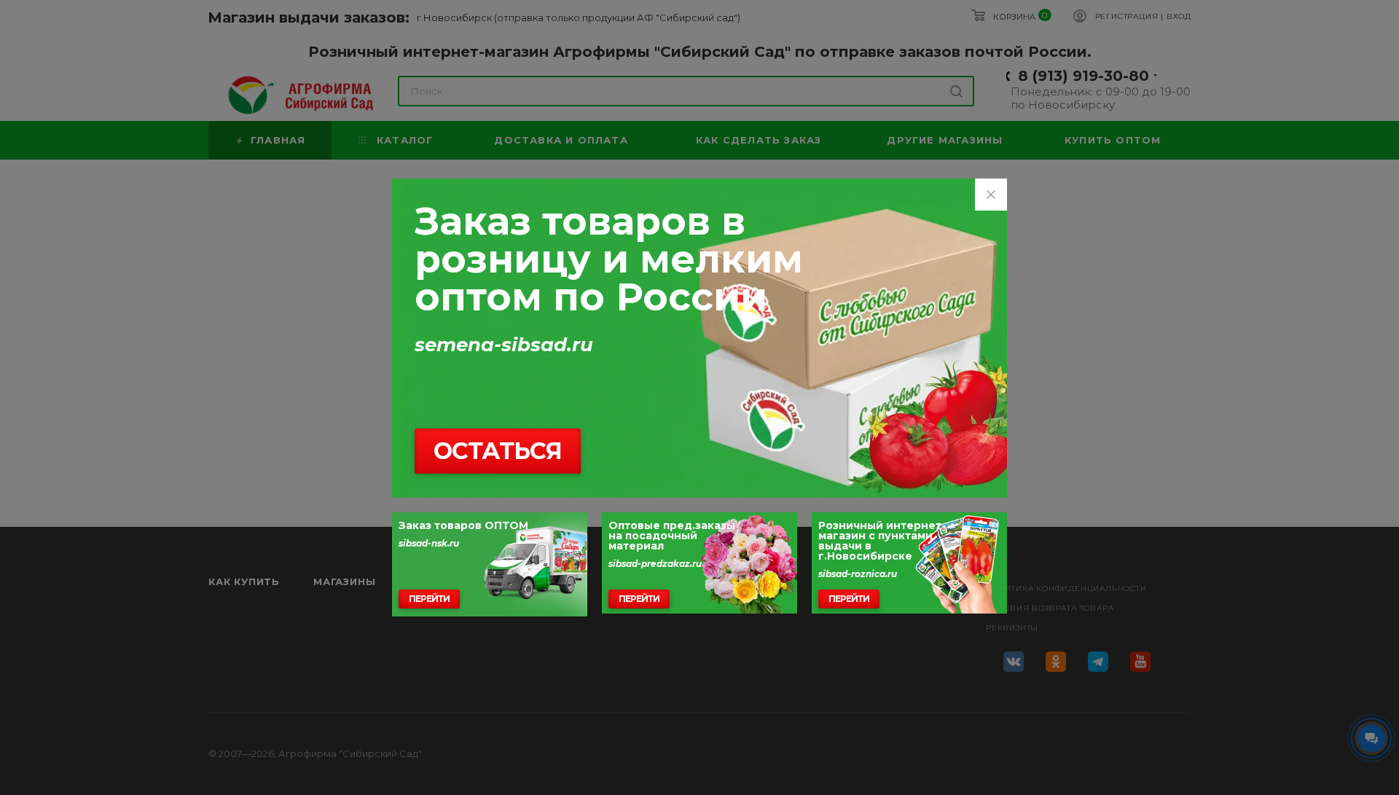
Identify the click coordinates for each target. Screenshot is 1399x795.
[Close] (991, 195)
